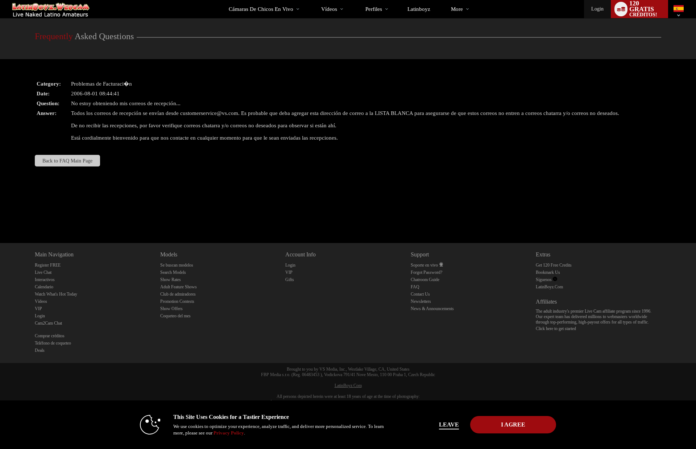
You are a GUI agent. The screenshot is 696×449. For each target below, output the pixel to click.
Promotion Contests (177, 301)
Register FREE (48, 265)
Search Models (173, 272)
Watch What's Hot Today (56, 294)
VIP (38, 308)
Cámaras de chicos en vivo (261, 9)
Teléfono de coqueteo (53, 343)
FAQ (415, 286)
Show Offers (171, 308)
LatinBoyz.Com (549, 286)
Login (597, 9)
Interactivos (45, 279)
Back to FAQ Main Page (67, 161)
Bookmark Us (548, 272)
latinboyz (418, 9)
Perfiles (373, 9)
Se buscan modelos (176, 265)
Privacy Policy (229, 433)
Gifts (289, 279)
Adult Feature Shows (178, 286)
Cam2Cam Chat (48, 323)
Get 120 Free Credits (554, 265)
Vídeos (329, 9)
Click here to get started (556, 328)
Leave (449, 424)
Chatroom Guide (425, 279)
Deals (40, 350)
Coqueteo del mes (175, 315)
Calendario (44, 286)
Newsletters (421, 301)
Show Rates (170, 279)
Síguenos (544, 279)
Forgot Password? (426, 272)
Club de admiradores (178, 294)
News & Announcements (432, 308)
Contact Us (420, 294)
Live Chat (43, 272)
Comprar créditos (50, 335)
